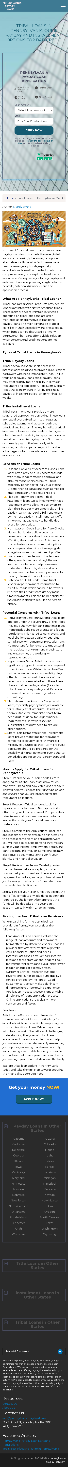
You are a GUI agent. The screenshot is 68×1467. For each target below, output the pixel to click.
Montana (50, 1189)
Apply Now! (34, 1099)
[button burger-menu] (63, 6)
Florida (49, 1150)
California (18, 1144)
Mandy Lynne (22, 206)
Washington (50, 1228)
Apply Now (34, 130)
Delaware (18, 1150)
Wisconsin (18, 1234)
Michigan (50, 1178)
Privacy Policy (33, 141)
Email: (18, 116)
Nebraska (18, 1194)
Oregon (49, 1211)
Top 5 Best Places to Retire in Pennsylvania (30, 1448)
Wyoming (49, 1234)
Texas (49, 1223)
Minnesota (18, 1183)
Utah (18, 1228)
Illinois (18, 1161)
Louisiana (50, 1172)
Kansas (49, 1166)
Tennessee (18, 1223)
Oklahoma (18, 1211)
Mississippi (49, 1183)
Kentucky (18, 1172)
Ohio (50, 1206)
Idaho (49, 1155)
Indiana (49, 1161)
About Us (8, 1407)
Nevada (50, 1194)
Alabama (18, 1138)
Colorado (50, 1144)
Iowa (18, 1166)
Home (10, 198)
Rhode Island (18, 1217)
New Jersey (18, 1200)
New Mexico (50, 1200)
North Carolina (18, 1206)
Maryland (18, 1178)
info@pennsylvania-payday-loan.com (26, 1418)
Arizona (50, 1138)
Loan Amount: (23, 105)
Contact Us (9, 1403)
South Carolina (49, 1217)
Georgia (18, 1155)
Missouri (18, 1189)
